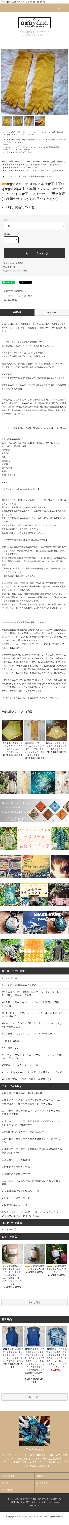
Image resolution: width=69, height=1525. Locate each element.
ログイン (5, 1483)
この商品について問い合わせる (18, 295)
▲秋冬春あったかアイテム (21, 152)
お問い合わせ (7, 1490)
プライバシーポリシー (40, 1502)
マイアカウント (8, 1476)
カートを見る (41, 1483)
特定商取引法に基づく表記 (15, 270)
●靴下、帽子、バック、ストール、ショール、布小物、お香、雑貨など (37, 132)
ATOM (37, 1505)
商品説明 (17, 312)
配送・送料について (40, 1499)
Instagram (56, 1502)
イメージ (51, 312)
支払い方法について (22, 1499)
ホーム (5, 132)
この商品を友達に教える (15, 291)
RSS (31, 1505)
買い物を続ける (11, 300)
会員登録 (40, 1476)
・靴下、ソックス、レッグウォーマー (19, 135)
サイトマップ (9, 1229)
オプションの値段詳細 (13, 263)
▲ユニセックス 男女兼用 (21, 150)
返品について (9, 267)
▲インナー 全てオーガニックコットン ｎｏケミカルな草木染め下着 (33, 147)
